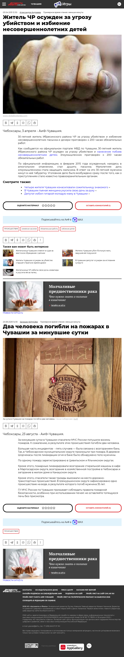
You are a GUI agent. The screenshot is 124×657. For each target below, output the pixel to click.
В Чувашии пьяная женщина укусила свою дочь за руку (59, 190)
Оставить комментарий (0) (98, 508)
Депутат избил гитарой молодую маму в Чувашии (56, 193)
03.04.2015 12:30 (10, 12)
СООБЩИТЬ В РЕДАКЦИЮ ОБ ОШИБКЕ (39, 601)
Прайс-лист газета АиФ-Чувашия (38, 597)
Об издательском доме (46, 590)
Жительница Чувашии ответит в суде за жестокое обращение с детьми (34, 251)
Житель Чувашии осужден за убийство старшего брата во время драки (34, 261)
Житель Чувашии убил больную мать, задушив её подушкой (93, 251)
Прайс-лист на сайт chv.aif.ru (100, 594)
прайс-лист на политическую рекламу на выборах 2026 (83, 597)
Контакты (27, 590)
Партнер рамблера (48, 646)
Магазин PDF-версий (86, 590)
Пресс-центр (67, 590)
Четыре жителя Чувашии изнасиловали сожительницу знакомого (66, 187)
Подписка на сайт (74, 594)
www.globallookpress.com (15, 116)
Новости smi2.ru (13, 312)
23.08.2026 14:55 (10, 322)
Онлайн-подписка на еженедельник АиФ (42, 594)
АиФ (76, 419)
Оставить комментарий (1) (98, 206)
